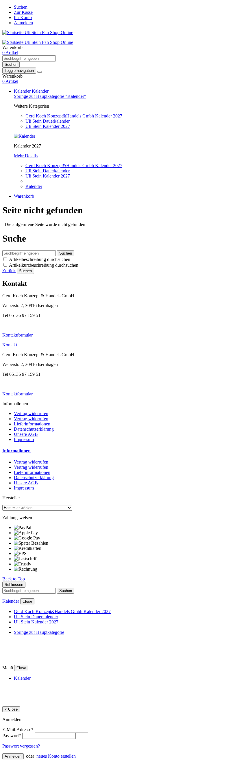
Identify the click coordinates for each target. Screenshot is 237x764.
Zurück (9, 270)
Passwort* (11, 735)
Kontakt (9, 344)
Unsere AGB (26, 434)
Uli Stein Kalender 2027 (47, 126)
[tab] (118, 450)
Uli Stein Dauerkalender (47, 121)
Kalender (23, 91)
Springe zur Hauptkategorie (39, 632)
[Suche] (39, 72)
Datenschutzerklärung (34, 429)
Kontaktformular (17, 335)
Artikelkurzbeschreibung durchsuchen (43, 265)
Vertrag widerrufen (31, 413)
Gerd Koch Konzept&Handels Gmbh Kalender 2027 (73, 115)
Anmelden (23, 22)
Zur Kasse (23, 12)
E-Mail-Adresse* (18, 729)
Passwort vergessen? (21, 746)
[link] (10, 52)
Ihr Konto (23, 17)
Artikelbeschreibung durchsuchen (39, 259)
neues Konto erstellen (56, 756)
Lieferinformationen (32, 423)
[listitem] (124, 527)
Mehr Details (26, 155)
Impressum (24, 439)
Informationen (16, 450)
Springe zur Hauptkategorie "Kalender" (50, 96)
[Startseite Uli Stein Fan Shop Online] (37, 32)
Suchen (20, 7)
